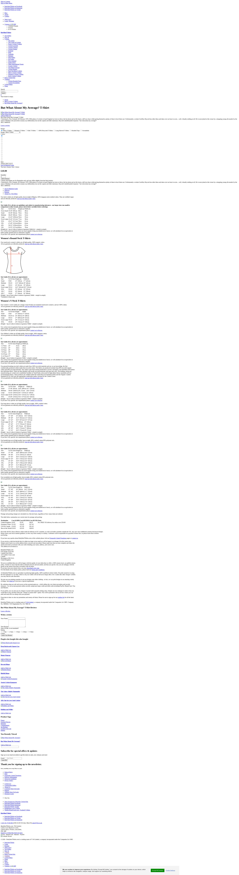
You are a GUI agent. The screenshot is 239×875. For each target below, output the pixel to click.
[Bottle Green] (2, 149)
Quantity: (3, 175)
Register (6, 846)
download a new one (33, 568)
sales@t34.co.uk (37, 823)
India (9, 52)
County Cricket (12, 66)
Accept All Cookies (157, 870)
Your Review (5, 626)
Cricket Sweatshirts (14, 83)
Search (3, 89)
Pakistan (10, 56)
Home (6, 100)
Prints (6, 86)
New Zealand (12, 61)
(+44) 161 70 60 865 (7, 823)
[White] (2, 143)
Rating (3, 630)
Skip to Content (5, 1)
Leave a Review (5, 611)
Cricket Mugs (8, 84)
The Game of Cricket (14, 42)
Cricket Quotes (12, 49)
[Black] (2, 136)
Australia (11, 54)
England (10, 51)
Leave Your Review (6, 635)
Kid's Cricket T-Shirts (14, 76)
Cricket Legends (13, 46)
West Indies (11, 57)
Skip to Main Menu (6, 3)
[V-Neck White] (2, 158)
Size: (2, 162)
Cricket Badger (12, 69)
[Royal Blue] (2, 145)
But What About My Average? (13, 103)
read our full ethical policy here (26, 198)
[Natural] (2, 151)
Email (2, 758)
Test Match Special (13, 67)
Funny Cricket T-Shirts (15, 44)
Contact (6, 864)
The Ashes (11, 41)
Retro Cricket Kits (9, 78)
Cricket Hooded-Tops (14, 81)
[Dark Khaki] (2, 147)
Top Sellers (7, 36)
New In (6, 37)
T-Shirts (6, 39)
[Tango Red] (2, 141)
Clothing (7, 79)
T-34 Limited (29, 602)
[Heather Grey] (2, 160)
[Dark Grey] (2, 139)
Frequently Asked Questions (58, 538)
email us (11, 581)
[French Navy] (2, 138)
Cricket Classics (13, 47)
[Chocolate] (2, 154)
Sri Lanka (11, 59)
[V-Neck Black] (2, 156)
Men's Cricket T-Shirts (14, 72)
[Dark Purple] (2, 152)
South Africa (12, 62)
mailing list (61, 597)
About (6, 863)
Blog (5, 861)
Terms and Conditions (37, 570)
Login (6, 844)
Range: (3, 132)
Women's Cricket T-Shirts (15, 74)
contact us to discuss (36, 234)
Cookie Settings (170, 870)
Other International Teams (16, 64)
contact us (75, 538)
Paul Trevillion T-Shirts (15, 71)
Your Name (4, 618)
